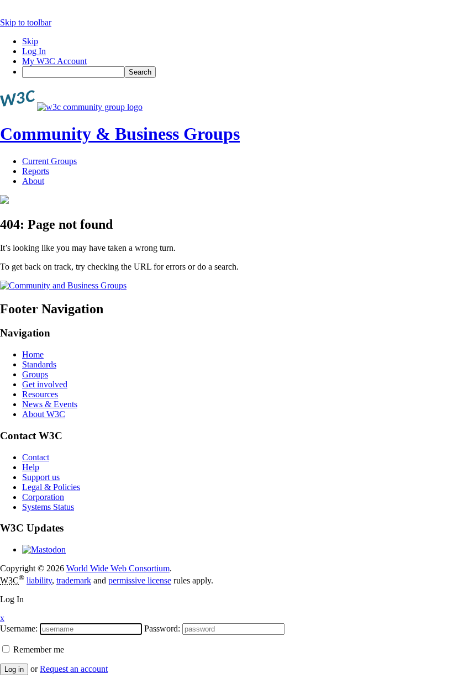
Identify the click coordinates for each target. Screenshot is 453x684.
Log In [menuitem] (34, 51)
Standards (39, 364)
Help (30, 467)
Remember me (37, 649)
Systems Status (48, 507)
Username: (19, 628)
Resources (40, 394)
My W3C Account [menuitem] (54, 61)
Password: (162, 628)
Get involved (44, 384)
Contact (35, 457)
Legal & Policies (51, 487)
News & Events (49, 404)
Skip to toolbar (25, 22)
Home (33, 354)
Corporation (43, 497)
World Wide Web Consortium (118, 568)
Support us (41, 477)
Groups (35, 374)
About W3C (43, 414)
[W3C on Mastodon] (44, 549)
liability (39, 580)
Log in (14, 669)
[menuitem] (237, 72)
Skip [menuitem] (30, 41)
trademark (73, 580)
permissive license (139, 580)
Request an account (74, 669)
